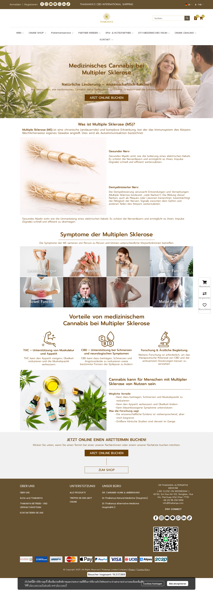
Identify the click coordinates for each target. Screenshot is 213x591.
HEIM (19, 32)
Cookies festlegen (152, 583)
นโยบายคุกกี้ (61, 585)
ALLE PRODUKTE (78, 492)
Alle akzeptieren (177, 583)
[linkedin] (64, 4)
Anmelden (15, 4)
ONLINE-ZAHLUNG (184, 32)
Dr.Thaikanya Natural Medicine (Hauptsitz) (125, 498)
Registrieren (31, 4)
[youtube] (51, 4)
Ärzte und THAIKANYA (31, 498)
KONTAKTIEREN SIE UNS (31, 512)
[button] (189, 4)
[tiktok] (68, 4)
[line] (55, 4)
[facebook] (42, 4)
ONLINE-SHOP (36, 32)
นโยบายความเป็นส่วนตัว (40, 585)
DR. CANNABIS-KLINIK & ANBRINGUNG (121, 492)
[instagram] (46, 4)
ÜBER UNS (25, 492)
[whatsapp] (59, 4)
